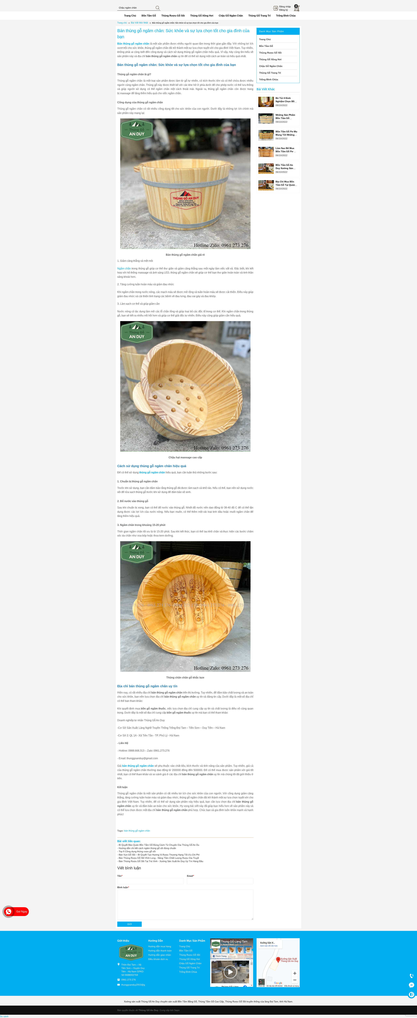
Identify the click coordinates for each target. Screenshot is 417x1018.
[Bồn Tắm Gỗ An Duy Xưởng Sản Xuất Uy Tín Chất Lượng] (266, 168)
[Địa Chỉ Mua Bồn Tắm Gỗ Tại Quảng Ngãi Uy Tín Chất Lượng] (266, 185)
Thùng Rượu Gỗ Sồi (189, 955)
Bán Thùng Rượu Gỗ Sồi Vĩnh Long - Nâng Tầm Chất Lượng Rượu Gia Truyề (159, 858)
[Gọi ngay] (411, 975)
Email (190, 876)
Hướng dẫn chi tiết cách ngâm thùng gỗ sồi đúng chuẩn (147, 848)
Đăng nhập (285, 6)
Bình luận (123, 887)
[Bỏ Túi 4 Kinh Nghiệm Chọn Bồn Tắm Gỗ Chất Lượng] (266, 102)
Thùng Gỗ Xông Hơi (189, 959)
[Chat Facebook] (411, 985)
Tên (119, 876)
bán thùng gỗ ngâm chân (137, 830)
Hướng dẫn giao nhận (159, 955)
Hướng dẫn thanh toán (160, 950)
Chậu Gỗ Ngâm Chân (190, 963)
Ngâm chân (124, 268)
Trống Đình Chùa (188, 972)
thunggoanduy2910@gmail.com (137, 984)
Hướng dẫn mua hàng (159, 946)
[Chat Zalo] (411, 994)
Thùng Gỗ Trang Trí (189, 967)
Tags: (120, 830)
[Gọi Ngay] (8, 911)
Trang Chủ (184, 946)
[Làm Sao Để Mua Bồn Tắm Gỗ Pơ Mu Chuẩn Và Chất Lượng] (266, 152)
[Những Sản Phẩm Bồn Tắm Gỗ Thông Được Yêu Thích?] (266, 118)
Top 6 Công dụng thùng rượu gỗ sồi (137, 851)
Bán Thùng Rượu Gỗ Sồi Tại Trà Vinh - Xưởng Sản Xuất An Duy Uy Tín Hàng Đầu (161, 861)
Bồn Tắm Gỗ (185, 950)
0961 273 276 (128, 979)
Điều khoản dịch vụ (158, 959)
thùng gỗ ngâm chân (152, 472)
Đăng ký (283, 9)
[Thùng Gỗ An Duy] (131, 952)
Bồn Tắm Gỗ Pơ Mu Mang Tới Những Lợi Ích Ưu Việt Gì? (286, 134)
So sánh (4, 1016)
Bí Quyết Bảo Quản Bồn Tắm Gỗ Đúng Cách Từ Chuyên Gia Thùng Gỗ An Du (159, 845)
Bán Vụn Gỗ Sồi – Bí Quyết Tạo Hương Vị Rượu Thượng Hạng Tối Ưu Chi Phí (159, 854)
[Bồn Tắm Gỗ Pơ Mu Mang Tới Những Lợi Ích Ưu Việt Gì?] (266, 135)
